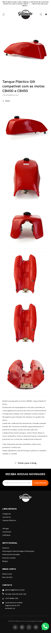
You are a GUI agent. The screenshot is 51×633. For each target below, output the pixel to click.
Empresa (5, 548)
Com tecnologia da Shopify (32, 621)
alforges (5, 528)
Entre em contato (9, 558)
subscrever (40, 483)
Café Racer (6, 535)
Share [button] (7, 101)
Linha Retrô (6, 532)
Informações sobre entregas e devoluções (18, 551)
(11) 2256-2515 (10, 594)
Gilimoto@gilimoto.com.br (15, 590)
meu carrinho (7, 577)
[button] (3, 14)
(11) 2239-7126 (21, 594)
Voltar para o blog (27, 463)
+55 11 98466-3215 (11, 598)
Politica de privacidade (11, 554)
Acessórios (6, 517)
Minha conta (7, 574)
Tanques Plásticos (9, 520)
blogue (5, 561)
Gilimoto (18, 621)
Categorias (6, 514)
